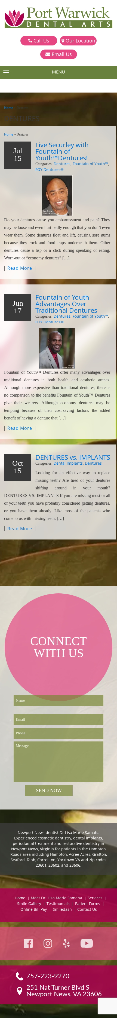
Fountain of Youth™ (90, 163)
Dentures (62, 163)
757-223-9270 (47, 976)
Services (95, 897)
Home (8, 107)
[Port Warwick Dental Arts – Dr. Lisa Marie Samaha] (58, 18)
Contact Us (87, 909)
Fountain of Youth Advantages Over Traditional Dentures (66, 304)
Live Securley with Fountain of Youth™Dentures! (62, 151)
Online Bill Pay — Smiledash (46, 909)
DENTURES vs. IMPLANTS (72, 457)
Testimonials (58, 903)
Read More (19, 268)
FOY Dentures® (49, 169)
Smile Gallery (29, 903)
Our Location (79, 40)
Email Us (61, 54)
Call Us (40, 40)
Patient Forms (87, 903)
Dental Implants (68, 463)
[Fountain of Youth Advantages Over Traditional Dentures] (57, 348)
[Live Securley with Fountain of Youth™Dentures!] (57, 195)
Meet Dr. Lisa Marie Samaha (56, 897)
